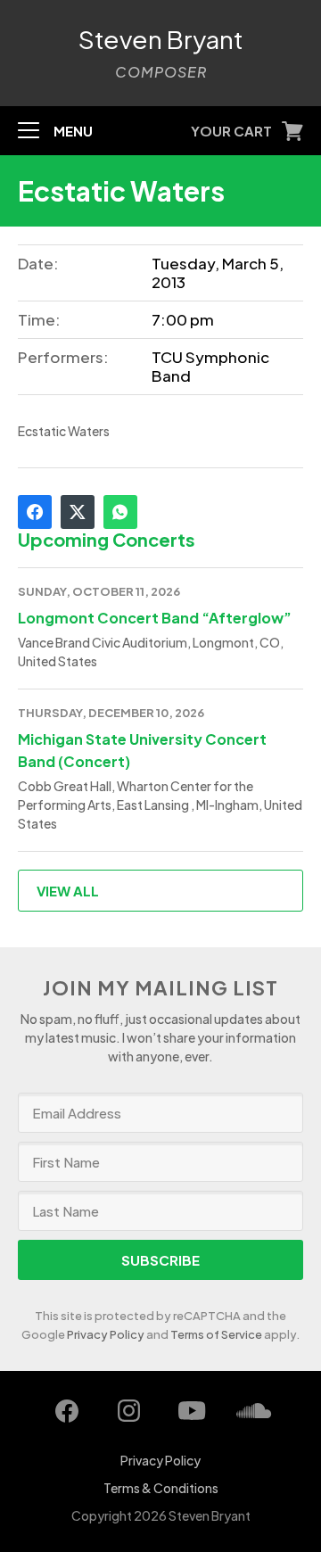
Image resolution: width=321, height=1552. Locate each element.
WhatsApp (120, 512)
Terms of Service (216, 1334)
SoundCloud (254, 1411)
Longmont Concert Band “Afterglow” (155, 617)
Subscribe (160, 1259)
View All (68, 890)
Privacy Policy (105, 1334)
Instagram (129, 1411)
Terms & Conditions (160, 1488)
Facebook (35, 512)
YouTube (191, 1411)
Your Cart (231, 130)
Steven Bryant (160, 39)
